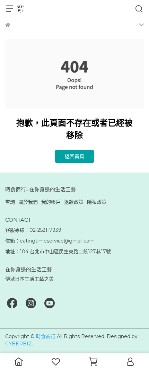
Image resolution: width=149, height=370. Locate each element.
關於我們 (28, 202)
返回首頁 (74, 156)
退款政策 (74, 202)
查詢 (10, 202)
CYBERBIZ (18, 344)
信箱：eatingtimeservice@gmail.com (50, 241)
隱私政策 (96, 202)
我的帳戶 (51, 202)
